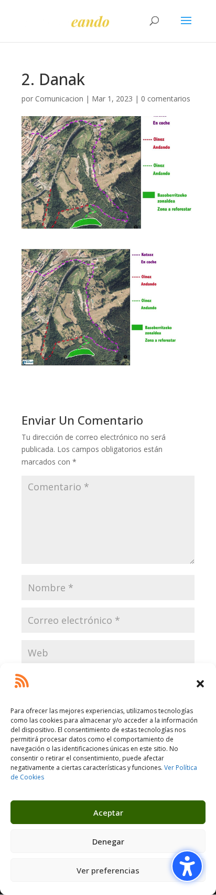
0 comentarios (165, 99)
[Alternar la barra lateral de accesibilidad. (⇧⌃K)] (187, 866)
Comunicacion (59, 99)
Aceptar (108, 812)
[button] (200, 683)
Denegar (108, 841)
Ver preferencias (108, 870)
